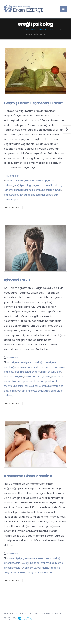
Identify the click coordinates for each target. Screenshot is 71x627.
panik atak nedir (13, 381)
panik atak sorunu (33, 381)
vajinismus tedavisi (49, 567)
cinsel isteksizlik (13, 563)
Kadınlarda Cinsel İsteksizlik (28, 476)
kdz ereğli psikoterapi (16, 190)
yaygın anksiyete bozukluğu (33, 390)
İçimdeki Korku (17, 280)
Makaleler (13, 175)
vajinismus (29, 567)
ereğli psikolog (22, 185)
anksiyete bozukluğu (32, 362)
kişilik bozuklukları (51, 371)
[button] (63, 9)
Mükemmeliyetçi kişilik (37, 376)
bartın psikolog (15, 180)
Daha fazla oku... (13, 207)
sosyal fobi (10, 390)
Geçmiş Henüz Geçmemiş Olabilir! (33, 103)
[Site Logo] (23, 9)
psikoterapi (35, 190)
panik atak (57, 376)
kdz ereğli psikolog (52, 185)
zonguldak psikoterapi (32, 194)
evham (36, 371)
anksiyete (13, 362)
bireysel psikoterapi (36, 180)
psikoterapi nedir (51, 190)
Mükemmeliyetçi (13, 376)
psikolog (19, 386)
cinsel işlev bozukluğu (49, 558)
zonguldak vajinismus (40, 572)
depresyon (51, 367)
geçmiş (36, 185)
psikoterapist (11, 194)
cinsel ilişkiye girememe (21, 558)
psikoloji (29, 386)
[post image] (35, 71)
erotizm (45, 563)
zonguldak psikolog (15, 572)
